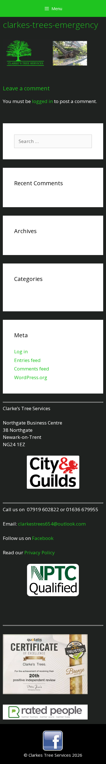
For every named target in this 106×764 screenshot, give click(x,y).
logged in (42, 101)
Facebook (42, 538)
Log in (21, 351)
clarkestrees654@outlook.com (52, 523)
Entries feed (27, 360)
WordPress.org (30, 377)
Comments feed (31, 368)
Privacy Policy (39, 552)
